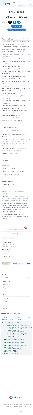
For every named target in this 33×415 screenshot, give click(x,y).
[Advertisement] (16, 376)
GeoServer (6, 298)
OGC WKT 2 (6, 281)
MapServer (6, 301)
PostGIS (5, 308)
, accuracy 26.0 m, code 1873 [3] (14, 86)
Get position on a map (16, 30)
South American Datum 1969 (15, 171)
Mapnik (5, 305)
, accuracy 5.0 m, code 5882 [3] (15, 42)
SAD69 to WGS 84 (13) (12, 131)
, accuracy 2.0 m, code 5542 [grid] (13, 49)
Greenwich (15, 178)
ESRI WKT (6, 284)
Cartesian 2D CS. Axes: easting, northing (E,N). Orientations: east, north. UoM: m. (16, 216)
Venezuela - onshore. (8, 256)
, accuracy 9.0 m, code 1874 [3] (16, 88)
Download (19, 319)
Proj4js (5, 291)
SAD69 (13, 168)
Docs (11, 319)
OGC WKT (6, 277)
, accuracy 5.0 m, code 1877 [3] (13, 44)
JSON (4, 295)
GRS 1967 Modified (13, 175)
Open (5, 317)
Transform (16, 26)
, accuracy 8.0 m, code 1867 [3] (13, 51)
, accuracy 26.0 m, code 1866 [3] (14, 59)
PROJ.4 (5, 288)
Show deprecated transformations (12, 120)
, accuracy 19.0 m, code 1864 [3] (16, 46)
